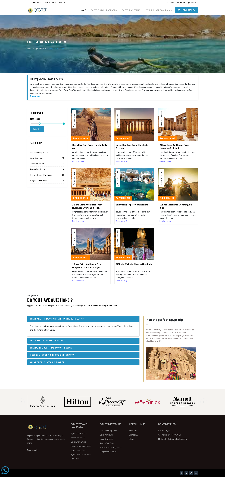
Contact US (133, 435)
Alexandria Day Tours (47, 152)
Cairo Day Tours (47, 158)
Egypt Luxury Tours (78, 450)
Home (83, 10)
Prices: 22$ (124, 257)
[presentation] (21, 401)
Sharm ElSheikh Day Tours (47, 175)
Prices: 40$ (168, 198)
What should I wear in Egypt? (47, 362)
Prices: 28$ (124, 198)
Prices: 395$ (81, 198)
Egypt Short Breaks (79, 442)
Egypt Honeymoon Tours (81, 446)
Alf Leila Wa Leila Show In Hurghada (134, 264)
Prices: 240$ (81, 138)
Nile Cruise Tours (78, 438)
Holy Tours (75, 459)
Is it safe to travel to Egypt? (47, 340)
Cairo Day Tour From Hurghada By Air (89, 146)
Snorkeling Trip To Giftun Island (132, 204)
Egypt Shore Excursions (159, 10)
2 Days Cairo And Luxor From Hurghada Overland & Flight (87, 206)
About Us (133, 431)
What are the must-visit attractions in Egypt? (57, 319)
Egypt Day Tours (131, 10)
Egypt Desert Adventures (81, 454)
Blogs (182, 3)
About (172, 3)
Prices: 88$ (124, 138)
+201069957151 (36, 3)
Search (37, 129)
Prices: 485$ (168, 138)
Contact (194, 3)
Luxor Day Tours (47, 164)
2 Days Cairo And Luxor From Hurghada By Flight (174, 146)
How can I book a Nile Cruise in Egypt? (52, 355)
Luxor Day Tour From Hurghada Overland (132, 146)
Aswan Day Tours (47, 169)
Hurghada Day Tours (47, 180)
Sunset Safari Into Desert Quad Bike (176, 206)
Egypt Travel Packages (104, 10)
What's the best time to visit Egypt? (51, 348)
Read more (77, 161)
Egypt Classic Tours (79, 433)
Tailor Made (188, 10)
